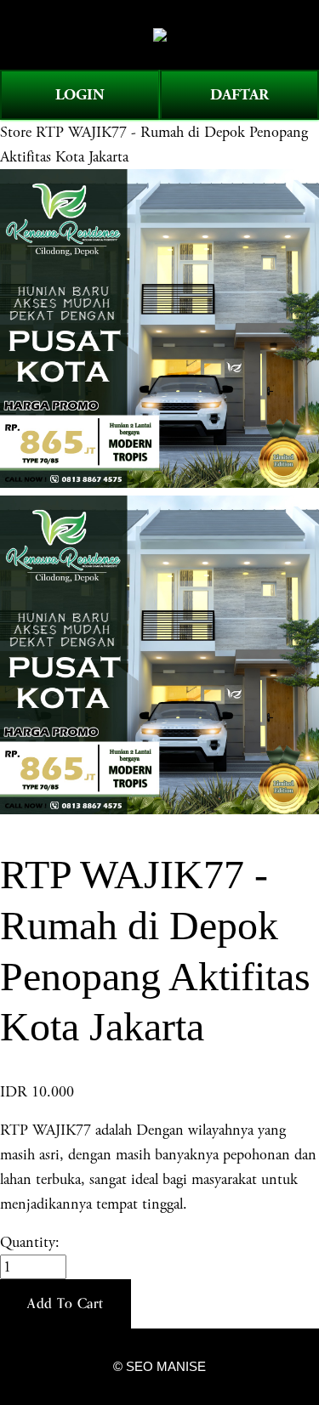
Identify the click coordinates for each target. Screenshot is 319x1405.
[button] (65, 1304)
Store (15, 132)
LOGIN (80, 95)
